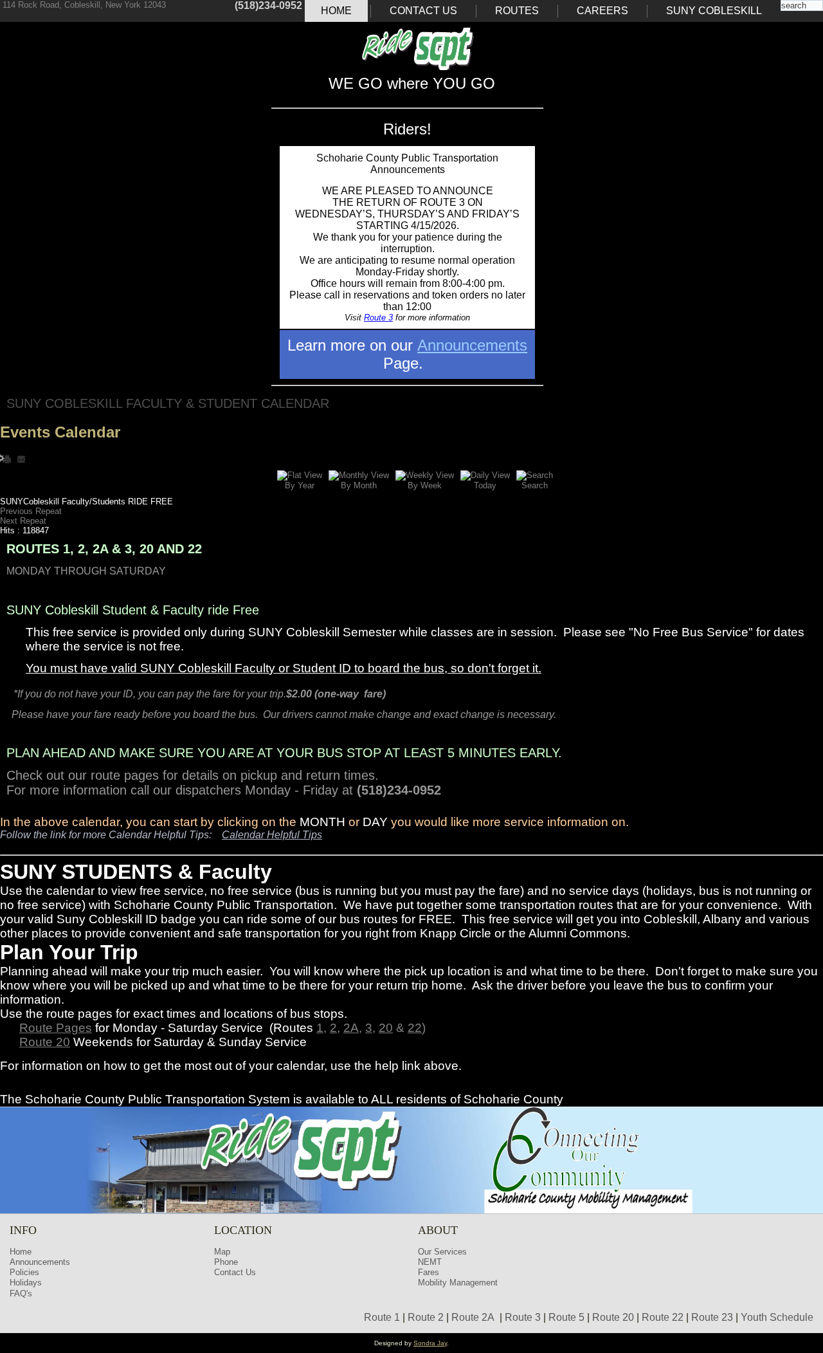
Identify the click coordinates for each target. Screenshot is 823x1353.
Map (222, 1251)
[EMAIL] (21, 458)
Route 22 (662, 1317)
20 (386, 1028)
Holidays (26, 1282)
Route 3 (378, 317)
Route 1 (382, 1317)
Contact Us (423, 10)
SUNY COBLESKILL (714, 10)
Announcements (472, 345)
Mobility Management (458, 1282)
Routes (517, 10)
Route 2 (426, 1317)
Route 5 (566, 1317)
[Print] (8, 458)
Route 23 (712, 1317)
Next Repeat (23, 521)
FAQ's (21, 1293)
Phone (226, 1262)
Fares (428, 1272)
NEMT (430, 1262)
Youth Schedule (777, 1317)
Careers (602, 10)
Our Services (442, 1251)
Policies (24, 1272)
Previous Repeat (31, 511)
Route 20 (44, 1042)
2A (351, 1028)
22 (415, 1028)
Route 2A (472, 1317)
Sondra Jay (430, 1343)
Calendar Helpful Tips (272, 834)
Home (336, 10)
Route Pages (55, 1028)
